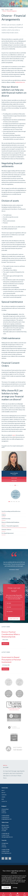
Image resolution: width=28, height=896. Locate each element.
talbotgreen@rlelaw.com (7, 837)
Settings (15, 887)
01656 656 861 (5, 815)
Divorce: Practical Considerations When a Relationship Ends (11, 634)
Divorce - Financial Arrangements (10, 11)
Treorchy (4, 840)
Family (11, 9)
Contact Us (4, 801)
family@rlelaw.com (20, 82)
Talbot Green (5, 822)
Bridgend (4, 806)
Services (7, 9)
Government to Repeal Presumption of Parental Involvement (11, 659)
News (3, 799)
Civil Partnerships (6, 518)
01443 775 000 (5, 849)
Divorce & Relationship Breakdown (10, 522)
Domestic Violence (6, 529)
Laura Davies (14, 473)
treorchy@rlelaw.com (6, 853)
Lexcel (13, 435)
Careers (3, 797)
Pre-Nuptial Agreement (8, 533)
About (3, 790)
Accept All (6, 887)
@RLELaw (5, 765)
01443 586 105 (5, 833)
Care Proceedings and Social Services (11, 511)
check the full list (6, 879)
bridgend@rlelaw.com (6, 819)
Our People (4, 794)
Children (4, 515)
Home (3, 9)
